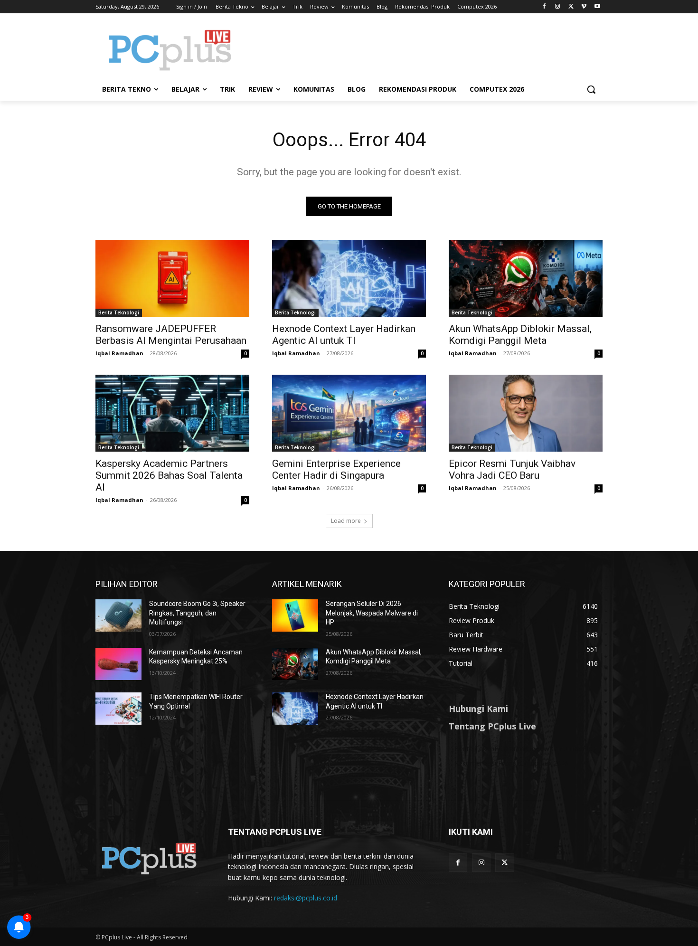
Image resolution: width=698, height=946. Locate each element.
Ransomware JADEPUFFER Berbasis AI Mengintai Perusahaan (170, 334)
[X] (571, 6)
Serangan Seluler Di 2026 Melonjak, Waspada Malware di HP (372, 613)
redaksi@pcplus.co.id (305, 897)
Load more (346, 521)
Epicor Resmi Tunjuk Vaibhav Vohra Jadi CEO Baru (512, 469)
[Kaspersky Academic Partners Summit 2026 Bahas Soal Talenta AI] (172, 413)
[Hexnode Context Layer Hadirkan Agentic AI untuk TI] (349, 278)
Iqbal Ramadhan (119, 353)
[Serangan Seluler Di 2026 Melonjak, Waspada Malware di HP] (295, 615)
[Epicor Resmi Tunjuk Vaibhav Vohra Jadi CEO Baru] (526, 413)
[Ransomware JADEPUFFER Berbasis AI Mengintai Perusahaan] (172, 278)
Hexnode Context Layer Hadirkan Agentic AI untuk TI (343, 334)
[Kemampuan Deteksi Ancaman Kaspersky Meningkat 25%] (118, 664)
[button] (591, 89)
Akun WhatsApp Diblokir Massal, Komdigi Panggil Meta (520, 334)
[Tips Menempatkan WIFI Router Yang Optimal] (118, 708)
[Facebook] (544, 6)
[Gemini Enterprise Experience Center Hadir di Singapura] (349, 413)
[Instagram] (557, 6)
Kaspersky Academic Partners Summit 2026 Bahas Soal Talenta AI (169, 475)
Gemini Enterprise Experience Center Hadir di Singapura (336, 469)
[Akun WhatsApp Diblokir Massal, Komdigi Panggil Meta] (526, 278)
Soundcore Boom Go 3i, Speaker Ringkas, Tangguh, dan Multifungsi (197, 613)
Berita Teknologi (118, 312)
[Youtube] (597, 6)
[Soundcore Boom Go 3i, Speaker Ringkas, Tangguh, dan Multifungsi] (118, 615)
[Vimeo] (583, 6)
